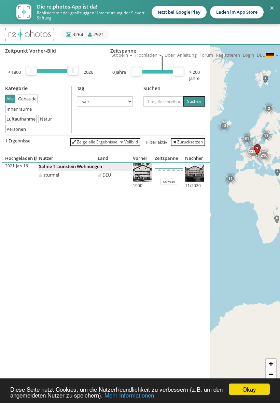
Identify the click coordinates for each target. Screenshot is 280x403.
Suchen (194, 101)
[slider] (31, 70)
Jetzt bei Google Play (179, 12)
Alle (10, 99)
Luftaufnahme (21, 119)
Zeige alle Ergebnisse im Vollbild (107, 142)
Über (169, 55)
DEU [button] (261, 55)
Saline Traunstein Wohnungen (70, 166)
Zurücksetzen (189, 142)
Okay (249, 389)
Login (248, 55)
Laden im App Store (236, 12)
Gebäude (27, 99)
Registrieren (228, 55)
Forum (206, 55)
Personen (16, 129)
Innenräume (19, 109)
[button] (276, 219)
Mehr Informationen (129, 395)
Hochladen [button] (146, 55)
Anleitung (187, 55)
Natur (46, 119)
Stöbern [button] (120, 55)
